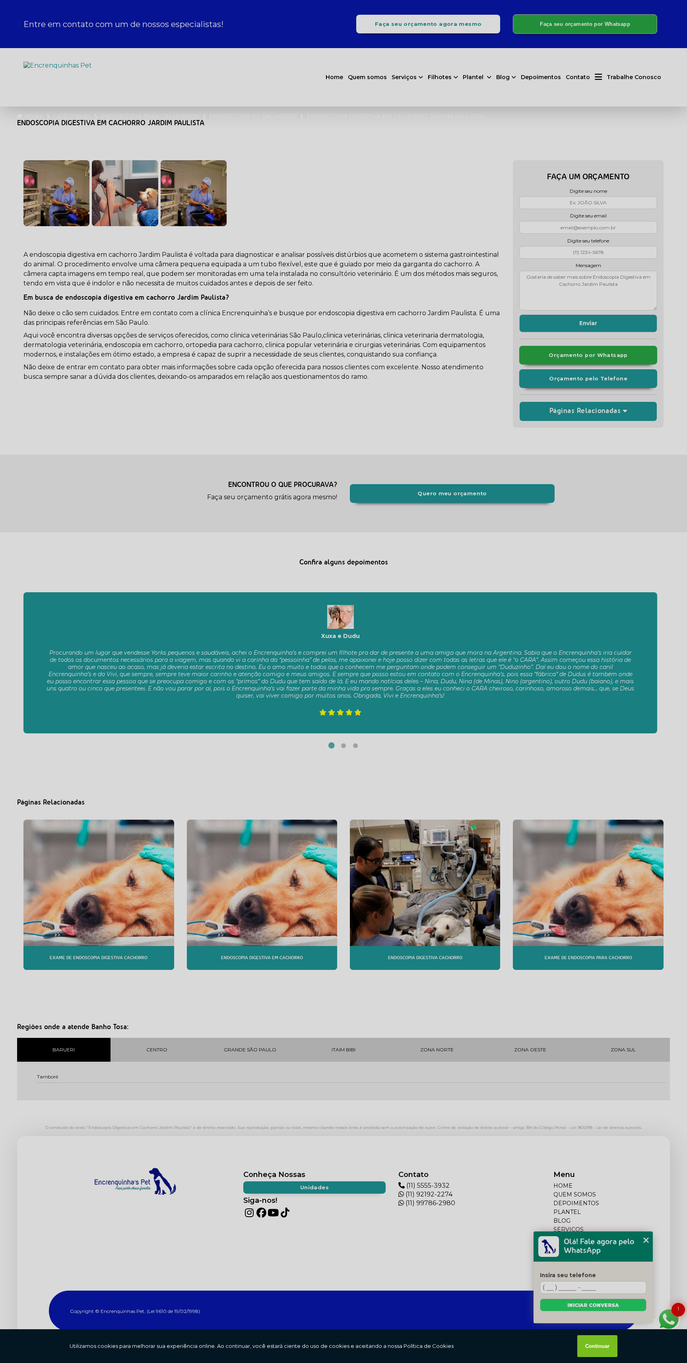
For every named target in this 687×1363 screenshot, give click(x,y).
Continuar (597, 1346)
